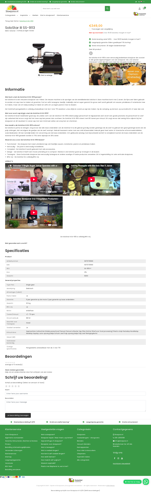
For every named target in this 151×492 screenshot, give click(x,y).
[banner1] (117, 74)
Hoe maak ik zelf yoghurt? (51, 460)
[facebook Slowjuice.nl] (114, 458)
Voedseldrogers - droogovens (88, 438)
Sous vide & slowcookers (86, 450)
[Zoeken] (107, 8)
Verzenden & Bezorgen (13, 450)
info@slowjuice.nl (121, 441)
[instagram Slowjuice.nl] (118, 458)
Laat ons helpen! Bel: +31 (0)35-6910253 (20, 245)
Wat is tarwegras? (48, 447)
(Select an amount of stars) (24, 383)
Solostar (13, 31)
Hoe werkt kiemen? (48, 457)
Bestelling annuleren (12, 470)
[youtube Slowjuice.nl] (122, 458)
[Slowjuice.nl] (12, 9)
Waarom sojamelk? (48, 463)
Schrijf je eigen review (25, 31)
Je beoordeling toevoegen (18, 415)
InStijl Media (110, 486)
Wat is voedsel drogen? (50, 450)
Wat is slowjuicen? (48, 435)
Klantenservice (10, 454)
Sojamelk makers (83, 457)
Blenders (80, 441)
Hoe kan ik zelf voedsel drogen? (53, 454)
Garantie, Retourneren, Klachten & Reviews (21, 441)
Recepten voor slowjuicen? (51, 444)
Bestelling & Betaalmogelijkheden (17, 447)
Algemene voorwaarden (14, 438)
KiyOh (65, 490)
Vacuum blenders (83, 444)
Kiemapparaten (83, 447)
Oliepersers (81, 454)
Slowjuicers (81, 435)
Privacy (8, 444)
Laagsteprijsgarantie (12, 460)
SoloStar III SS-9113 (26, 21)
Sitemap (8, 457)
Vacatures (9, 463)
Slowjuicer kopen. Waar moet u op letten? (57, 438)
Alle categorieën (83, 460)
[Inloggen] (140, 8)
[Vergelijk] (136, 2)
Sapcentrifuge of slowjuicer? (52, 441)
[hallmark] (140, 14)
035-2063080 (119, 438)
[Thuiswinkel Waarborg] (75, 480)
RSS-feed (8, 466)
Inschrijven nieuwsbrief (121, 464)
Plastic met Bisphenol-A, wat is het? (54, 466)
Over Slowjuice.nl (11, 435)
